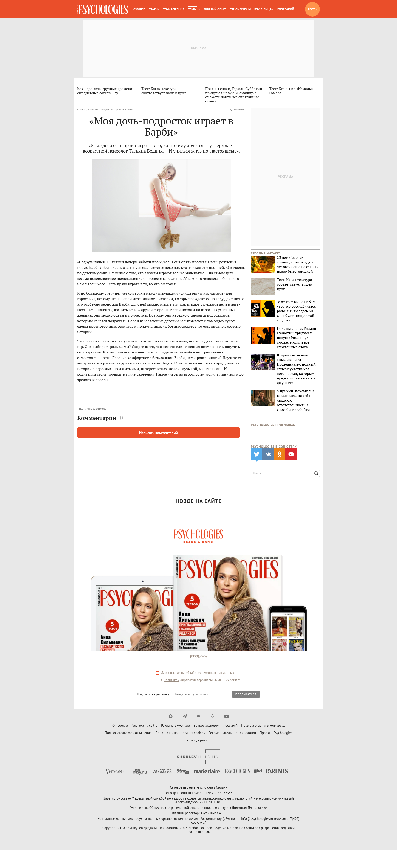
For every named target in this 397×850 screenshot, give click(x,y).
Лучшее (139, 9)
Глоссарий (285, 9)
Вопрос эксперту (206, 725)
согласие (174, 673)
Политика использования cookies (180, 733)
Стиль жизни (240, 9)
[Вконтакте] (198, 716)
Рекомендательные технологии (232, 733)
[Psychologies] (102, 9)
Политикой (171, 680)
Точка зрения (173, 9)
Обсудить (239, 109)
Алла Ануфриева (96, 408)
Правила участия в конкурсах (263, 725)
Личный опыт (215, 9)
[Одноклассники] (213, 716)
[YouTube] (227, 716)
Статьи (154, 9)
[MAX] (170, 716)
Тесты (312, 9)
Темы (192, 9)
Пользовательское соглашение (128, 733)
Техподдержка (196, 740)
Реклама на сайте (144, 725)
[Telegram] (184, 716)
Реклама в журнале (175, 725)
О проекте (120, 725)
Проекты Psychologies (276, 733)
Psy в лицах (264, 9)
